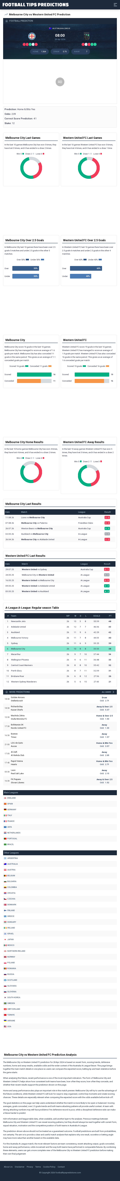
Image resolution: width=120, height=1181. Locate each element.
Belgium (11, 876)
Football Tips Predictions (35, 4)
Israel (10, 934)
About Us (8, 1167)
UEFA (9, 827)
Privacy (30, 1167)
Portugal (12, 839)
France (11, 821)
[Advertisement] (60, 82)
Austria (11, 870)
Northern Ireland (16, 951)
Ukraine (11, 1021)
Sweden (11, 1003)
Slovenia (11, 992)
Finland (11, 910)
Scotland (12, 980)
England (11, 798)
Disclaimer (19, 1167)
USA (9, 1026)
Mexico (10, 945)
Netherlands (13, 833)
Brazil (10, 844)
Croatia (11, 893)
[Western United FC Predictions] (87, 37)
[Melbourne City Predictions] (32, 37)
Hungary (11, 922)
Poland (11, 963)
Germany (11, 810)
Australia (12, 864)
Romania (11, 968)
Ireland (11, 928)
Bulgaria (11, 881)
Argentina (12, 858)
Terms (38, 1167)
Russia (10, 974)
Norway (11, 957)
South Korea (13, 997)
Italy (9, 815)
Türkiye (11, 1015)
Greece (10, 916)
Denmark (11, 905)
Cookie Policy (49, 1167)
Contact (61, 1167)
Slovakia (12, 986)
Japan (10, 939)
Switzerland (13, 1009)
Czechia (11, 899)
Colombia (12, 887)
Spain (10, 804)
